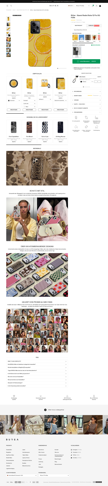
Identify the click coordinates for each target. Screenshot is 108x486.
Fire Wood (29, 136)
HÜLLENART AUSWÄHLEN (78, 45)
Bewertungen (58, 459)
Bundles (94, 25)
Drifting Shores (60, 136)
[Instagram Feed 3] (93, 424)
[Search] (11, 6)
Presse (40, 459)
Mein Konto (41, 449)
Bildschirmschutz (26, 465)
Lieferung (41, 461)
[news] (93, 6)
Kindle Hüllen (9, 457)
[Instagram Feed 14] (34, 424)
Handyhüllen (9, 449)
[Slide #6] (64, 68)
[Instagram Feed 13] (15, 424)
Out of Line (45, 136)
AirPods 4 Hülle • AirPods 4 (45, 95)
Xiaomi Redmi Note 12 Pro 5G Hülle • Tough (13, 139)
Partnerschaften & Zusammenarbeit (59, 456)
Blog (56, 461)
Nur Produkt (78, 25)
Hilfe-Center (41, 452)
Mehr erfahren (96, 45)
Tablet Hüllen (25, 455)
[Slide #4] (62, 68)
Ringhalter (8, 452)
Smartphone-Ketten (27, 460)
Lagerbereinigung (10, 468)
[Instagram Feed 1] (54, 424)
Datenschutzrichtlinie (65, 482)
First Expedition (14, 136)
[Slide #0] (57, 68)
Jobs (40, 464)
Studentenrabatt (43, 455)
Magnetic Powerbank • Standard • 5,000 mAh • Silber (29, 96)
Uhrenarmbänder (10, 460)
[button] (76, 20)
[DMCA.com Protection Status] (97, 482)
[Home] (54, 5)
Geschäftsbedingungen (54, 482)
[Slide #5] (63, 68)
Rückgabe (41, 467)
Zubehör (8, 465)
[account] (96, 6)
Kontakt (56, 449)
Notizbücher (9, 463)
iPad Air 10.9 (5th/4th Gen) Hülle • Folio (60, 96)
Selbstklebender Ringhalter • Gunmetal (13, 96)
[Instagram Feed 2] (73, 424)
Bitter (14, 93)
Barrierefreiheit (58, 464)
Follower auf (56, 409)
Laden (23, 449)
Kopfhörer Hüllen (10, 455)
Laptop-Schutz (25, 457)
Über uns (57, 452)
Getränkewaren (26, 452)
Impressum (45, 482)
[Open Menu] (7, 6)
